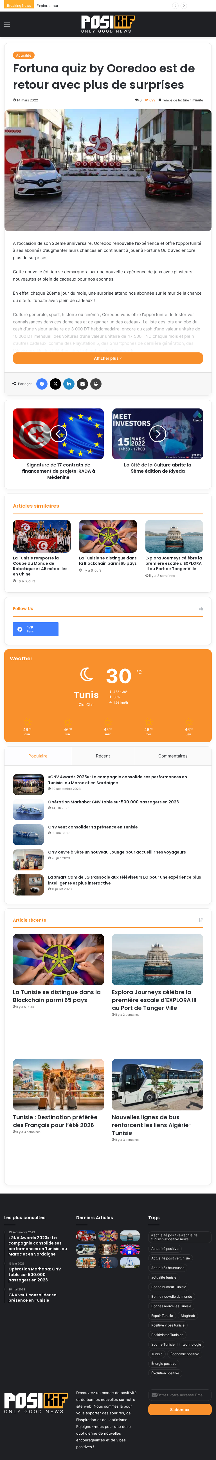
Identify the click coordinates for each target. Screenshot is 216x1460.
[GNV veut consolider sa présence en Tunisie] (28, 834)
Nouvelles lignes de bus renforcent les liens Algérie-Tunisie (152, 1125)
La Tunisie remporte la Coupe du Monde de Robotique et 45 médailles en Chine (40, 566)
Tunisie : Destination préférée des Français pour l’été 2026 (55, 1121)
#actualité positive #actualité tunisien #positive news (174, 1237)
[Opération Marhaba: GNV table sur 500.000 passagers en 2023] (28, 809)
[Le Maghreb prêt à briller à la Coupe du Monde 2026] (130, 1249)
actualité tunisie (163, 1277)
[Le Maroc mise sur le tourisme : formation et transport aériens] (108, 1249)
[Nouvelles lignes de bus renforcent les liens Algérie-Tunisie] (157, 1084)
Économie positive (184, 1354)
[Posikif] (108, 24)
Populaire (38, 756)
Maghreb (188, 1316)
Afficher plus (107, 358)
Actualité (24, 55)
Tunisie (157, 1354)
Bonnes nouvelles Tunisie (171, 1306)
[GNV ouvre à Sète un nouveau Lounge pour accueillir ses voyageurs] (28, 859)
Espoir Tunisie (162, 1316)
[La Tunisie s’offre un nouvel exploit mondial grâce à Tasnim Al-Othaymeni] (108, 1262)
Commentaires (173, 756)
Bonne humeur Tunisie (168, 1287)
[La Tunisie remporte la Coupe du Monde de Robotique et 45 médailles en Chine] (42, 536)
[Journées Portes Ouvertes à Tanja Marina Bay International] (130, 1262)
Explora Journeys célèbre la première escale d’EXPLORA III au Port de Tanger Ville (108, 5)
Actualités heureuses (167, 1268)
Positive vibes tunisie (167, 1325)
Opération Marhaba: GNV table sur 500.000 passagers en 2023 (113, 802)
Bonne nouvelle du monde (171, 1296)
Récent (103, 756)
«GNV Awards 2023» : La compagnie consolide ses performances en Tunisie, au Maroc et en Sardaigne (117, 780)
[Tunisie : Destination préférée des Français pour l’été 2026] (58, 1084)
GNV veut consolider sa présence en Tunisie (93, 827)
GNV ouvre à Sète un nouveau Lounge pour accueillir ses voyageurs (117, 852)
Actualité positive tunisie (170, 1258)
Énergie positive (163, 1363)
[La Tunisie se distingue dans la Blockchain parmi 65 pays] (108, 536)
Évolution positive (165, 1373)
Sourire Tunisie (163, 1344)
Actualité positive (165, 1248)
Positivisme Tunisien (167, 1335)
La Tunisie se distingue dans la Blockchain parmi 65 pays (108, 560)
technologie (192, 1344)
